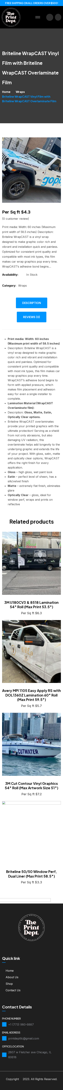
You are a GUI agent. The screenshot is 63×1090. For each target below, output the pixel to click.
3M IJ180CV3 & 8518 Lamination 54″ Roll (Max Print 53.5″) (31, 604)
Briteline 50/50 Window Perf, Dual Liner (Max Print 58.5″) (31, 873)
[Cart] (58, 17)
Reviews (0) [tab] (31, 317)
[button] (49, 17)
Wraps (20, 92)
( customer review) (15, 218)
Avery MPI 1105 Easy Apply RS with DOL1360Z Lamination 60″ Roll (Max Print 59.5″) (31, 695)
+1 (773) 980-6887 (21, 1024)
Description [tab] (31, 303)
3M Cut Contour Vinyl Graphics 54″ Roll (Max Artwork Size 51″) (31, 785)
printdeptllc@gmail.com (23, 1038)
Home (6, 92)
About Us (12, 977)
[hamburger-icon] (38, 17)
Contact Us (13, 990)
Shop (9, 983)
